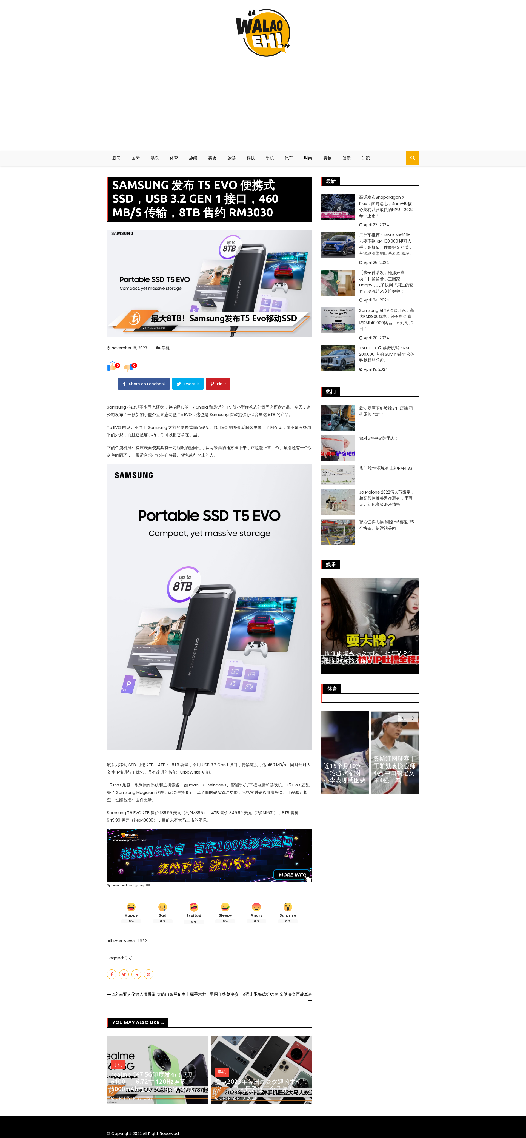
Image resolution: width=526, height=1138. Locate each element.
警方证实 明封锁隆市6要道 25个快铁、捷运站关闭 (386, 525)
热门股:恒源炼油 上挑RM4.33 (385, 468)
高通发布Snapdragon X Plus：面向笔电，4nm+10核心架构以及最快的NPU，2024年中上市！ (386, 206)
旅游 (231, 158)
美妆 (327, 158)
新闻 (116, 158)
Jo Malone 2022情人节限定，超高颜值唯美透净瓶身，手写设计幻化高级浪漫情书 (387, 498)
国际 (136, 158)
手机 (270, 158)
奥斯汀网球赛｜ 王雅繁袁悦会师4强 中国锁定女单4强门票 (394, 769)
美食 (212, 158)
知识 (366, 158)
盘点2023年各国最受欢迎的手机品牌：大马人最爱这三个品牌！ (261, 1085)
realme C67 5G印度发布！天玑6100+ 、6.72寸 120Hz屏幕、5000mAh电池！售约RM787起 (153, 1081)
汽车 (289, 158)
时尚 (308, 158)
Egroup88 (141, 885)
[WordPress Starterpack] (209, 855)
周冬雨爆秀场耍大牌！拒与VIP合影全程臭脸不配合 (369, 657)
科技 (251, 158)
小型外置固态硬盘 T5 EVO (168, 414)
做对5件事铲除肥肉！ (379, 438)
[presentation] (403, 717)
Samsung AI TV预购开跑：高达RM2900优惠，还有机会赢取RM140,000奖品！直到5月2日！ (386, 319)
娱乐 (155, 158)
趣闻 (193, 158)
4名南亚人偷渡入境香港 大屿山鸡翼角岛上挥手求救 (159, 994)
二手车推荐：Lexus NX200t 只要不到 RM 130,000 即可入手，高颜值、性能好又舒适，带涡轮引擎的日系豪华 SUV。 (386, 244)
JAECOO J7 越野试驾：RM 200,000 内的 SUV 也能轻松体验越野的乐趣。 (386, 354)
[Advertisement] (263, 101)
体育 (174, 158)
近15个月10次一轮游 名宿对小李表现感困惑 (345, 773)
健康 (346, 158)
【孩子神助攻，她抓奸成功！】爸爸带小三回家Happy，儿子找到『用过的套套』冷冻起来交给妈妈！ (386, 282)
